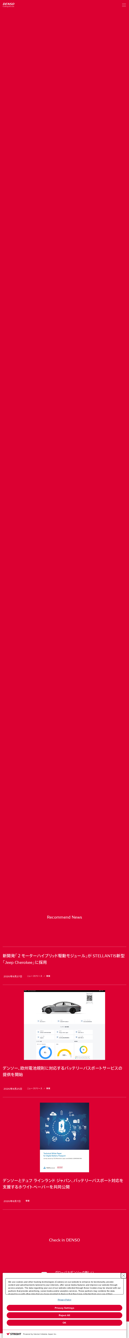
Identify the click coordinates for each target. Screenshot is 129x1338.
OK (64, 1322)
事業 (40, 72)
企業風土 (57, 72)
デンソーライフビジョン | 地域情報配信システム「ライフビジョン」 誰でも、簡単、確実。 (59, 334)
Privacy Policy (64, 1300)
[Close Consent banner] (123, 1275)
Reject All (64, 1315)
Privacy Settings (64, 1308)
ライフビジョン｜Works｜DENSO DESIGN (31, 376)
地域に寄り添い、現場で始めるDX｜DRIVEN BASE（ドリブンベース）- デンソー (54, 360)
